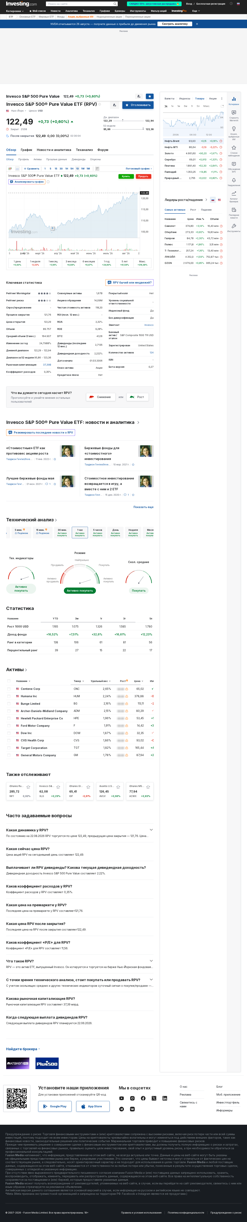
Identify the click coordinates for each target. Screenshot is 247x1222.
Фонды (61, 16)
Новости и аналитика (54, 150)
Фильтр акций (159, 11)
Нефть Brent (172, 141)
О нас (183, 1086)
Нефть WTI (171, 147)
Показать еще (144, 507)
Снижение (104, 397)
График (26, 150)
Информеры (225, 1110)
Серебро (170, 159)
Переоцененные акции (138, 16)
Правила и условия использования (141, 1212)
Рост (140, 397)
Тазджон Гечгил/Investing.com (23, 459)
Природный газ (174, 178)
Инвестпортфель (228, 1102)
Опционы (95, 159)
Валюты (169, 98)
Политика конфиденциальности (186, 1212)
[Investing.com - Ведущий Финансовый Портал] (21, 4)
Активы (38, 159)
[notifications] (231, 3)
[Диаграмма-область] (17, 169)
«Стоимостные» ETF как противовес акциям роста (27, 450)
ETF (11, 16)
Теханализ (84, 150)
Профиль (23, 159)
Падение (206, 209)
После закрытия (22, 135)
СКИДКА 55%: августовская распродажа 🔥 (154, 4)
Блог (220, 1086)
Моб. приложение (228, 1094)
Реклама (185, 1094)
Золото (169, 153)
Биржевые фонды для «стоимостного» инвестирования (102, 453)
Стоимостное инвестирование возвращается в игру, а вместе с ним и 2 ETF (109, 483)
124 (152, 352)
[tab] (21, 532)
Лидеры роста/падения (184, 200)
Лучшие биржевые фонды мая (30, 478)
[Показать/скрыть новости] (97, 169)
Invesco (149, 324)
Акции (213, 98)
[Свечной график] (10, 169)
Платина (170, 165)
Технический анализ (30, 520)
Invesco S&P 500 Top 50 (53, 786)
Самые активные (175, 209)
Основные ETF (27, 16)
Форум (102, 150)
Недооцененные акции (109, 16)
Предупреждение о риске (226, 1212)
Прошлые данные (56, 159)
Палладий (170, 171)
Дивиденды (78, 159)
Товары (199, 98)
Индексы (184, 98)
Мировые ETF (46, 16)
